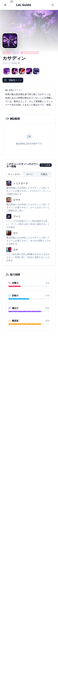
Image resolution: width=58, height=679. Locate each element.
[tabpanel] (29, 221)
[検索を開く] (53, 5)
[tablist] (29, 174)
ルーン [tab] (29, 174)
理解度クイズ (15, 80)
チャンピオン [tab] (14, 174)
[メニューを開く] (5, 5)
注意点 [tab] (44, 174)
